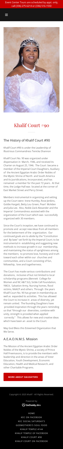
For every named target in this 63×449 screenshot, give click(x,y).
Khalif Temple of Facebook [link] (31, 433)
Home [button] (31, 413)
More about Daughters (23, 377)
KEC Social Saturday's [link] (31, 421)
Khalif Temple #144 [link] (31, 429)
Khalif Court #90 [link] (31, 437)
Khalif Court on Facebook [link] (31, 441)
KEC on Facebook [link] (31, 417)
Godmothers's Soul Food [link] (31, 425)
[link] (31, 404)
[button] (10, 15)
